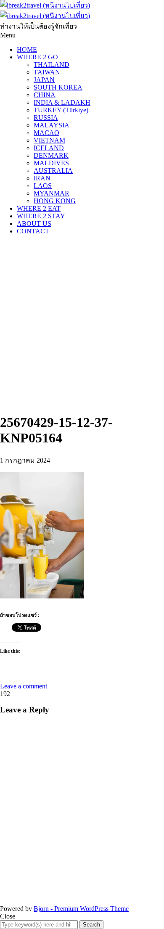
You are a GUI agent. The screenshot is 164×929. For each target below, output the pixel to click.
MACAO (46, 132)
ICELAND (49, 147)
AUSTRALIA (53, 170)
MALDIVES (51, 163)
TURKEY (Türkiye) (61, 110)
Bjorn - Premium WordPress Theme (81, 908)
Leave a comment (23, 686)
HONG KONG (55, 200)
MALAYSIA (51, 125)
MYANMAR (51, 193)
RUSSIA (46, 117)
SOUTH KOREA (58, 87)
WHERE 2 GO (37, 57)
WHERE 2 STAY (41, 216)
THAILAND (51, 64)
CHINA (45, 94)
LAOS (43, 185)
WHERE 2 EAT (39, 208)
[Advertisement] (82, 324)
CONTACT (33, 231)
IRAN (42, 178)
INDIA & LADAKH (62, 102)
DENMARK (51, 155)
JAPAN (44, 79)
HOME (27, 49)
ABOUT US (34, 223)
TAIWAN (47, 72)
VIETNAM (49, 140)
